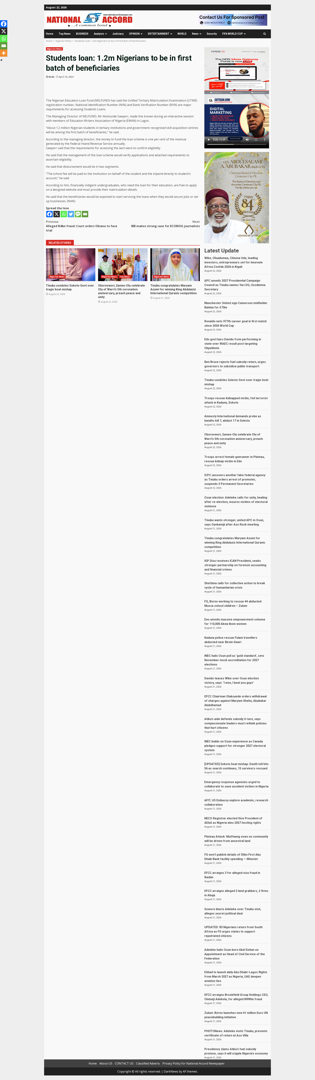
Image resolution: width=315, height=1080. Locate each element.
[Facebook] (49, 214)
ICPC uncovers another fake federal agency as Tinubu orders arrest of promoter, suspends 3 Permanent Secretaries (234, 479)
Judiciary (118, 33)
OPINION (134, 33)
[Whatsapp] (64, 214)
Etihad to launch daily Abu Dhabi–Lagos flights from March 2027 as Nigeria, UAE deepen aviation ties (235, 976)
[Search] (264, 33)
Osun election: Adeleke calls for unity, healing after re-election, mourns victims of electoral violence (236, 502)
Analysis (99, 33)
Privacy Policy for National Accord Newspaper (193, 1063)
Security (212, 33)
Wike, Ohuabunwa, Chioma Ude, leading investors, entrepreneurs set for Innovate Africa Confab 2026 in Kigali (233, 262)
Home (49, 33)
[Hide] (1, 60)
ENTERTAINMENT (158, 33)
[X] (56, 214)
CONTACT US (124, 1063)
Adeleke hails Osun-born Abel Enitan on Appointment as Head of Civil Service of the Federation (234, 954)
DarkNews (171, 1071)
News (195, 33)
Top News (65, 33)
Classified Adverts (148, 1063)
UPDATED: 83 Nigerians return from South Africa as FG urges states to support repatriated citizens (233, 931)
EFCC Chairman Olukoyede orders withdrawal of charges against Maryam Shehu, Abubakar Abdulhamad (235, 701)
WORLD (182, 33)
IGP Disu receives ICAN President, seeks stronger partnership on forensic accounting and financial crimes (235, 565)
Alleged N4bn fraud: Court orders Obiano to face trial (81, 226)
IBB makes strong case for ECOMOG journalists (165, 224)
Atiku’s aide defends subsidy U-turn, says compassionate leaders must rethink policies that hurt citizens (235, 723)
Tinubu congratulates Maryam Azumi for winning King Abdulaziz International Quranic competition (175, 264)
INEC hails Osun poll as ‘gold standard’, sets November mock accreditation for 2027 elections (234, 660)
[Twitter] (71, 214)
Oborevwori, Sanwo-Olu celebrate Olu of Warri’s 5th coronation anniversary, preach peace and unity (122, 264)
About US (105, 1063)
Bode (52, 76)
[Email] (85, 214)
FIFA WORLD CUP (232, 33)
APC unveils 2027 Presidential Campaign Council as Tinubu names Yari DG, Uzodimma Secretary (234, 285)
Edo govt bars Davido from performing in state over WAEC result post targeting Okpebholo (232, 344)
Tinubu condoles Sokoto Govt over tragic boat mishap (70, 264)
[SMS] (78, 214)
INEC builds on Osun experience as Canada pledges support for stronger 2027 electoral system (235, 746)
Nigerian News (54, 49)
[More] (3, 53)
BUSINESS (82, 33)
